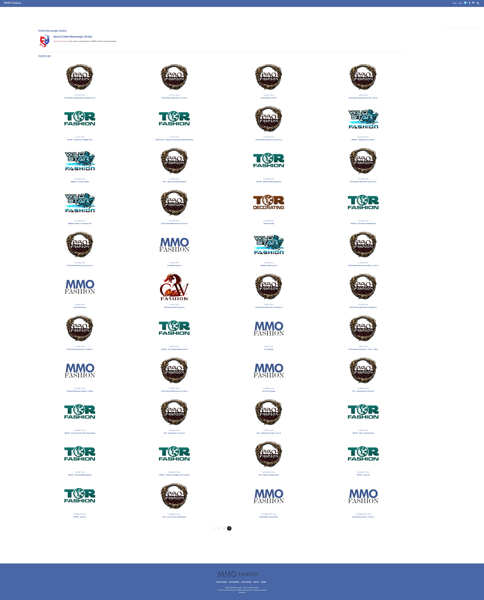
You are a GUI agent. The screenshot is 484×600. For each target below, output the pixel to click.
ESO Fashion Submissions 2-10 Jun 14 (80, 265)
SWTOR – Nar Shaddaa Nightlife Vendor (174, 349)
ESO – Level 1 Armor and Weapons (174, 517)
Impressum (242, 592)
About (256, 582)
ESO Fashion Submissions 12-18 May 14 (363, 307)
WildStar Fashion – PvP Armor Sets (80, 223)
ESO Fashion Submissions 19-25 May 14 (268, 307)
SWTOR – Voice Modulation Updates (80, 475)
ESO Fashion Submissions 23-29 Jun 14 (269, 140)
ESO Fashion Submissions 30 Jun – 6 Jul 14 (363, 98)
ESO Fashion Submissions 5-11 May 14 (80, 349)
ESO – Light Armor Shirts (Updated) (174, 182)
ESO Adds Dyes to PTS (268, 98)
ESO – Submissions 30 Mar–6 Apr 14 (269, 433)
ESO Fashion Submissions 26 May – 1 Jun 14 (363, 265)
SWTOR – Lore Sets (363, 475)
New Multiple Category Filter (269, 517)
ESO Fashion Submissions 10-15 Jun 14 (174, 223)
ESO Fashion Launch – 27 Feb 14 (363, 517)
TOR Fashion (246, 582)
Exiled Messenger (60, 41)
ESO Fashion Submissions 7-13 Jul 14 (174, 98)
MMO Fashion (254, 587)
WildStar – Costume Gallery (80, 182)
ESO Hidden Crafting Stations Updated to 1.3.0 (80, 98)
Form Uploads (268, 349)
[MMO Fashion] (242, 576)
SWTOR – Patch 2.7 (79, 517)
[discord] (473, 3)
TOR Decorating (268, 223)
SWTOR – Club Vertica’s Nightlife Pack (79, 140)
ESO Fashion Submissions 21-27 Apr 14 (174, 391)
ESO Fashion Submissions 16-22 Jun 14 (363, 182)
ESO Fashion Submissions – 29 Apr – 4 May (363, 349)
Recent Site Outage (268, 391)
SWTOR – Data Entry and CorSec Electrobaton (79, 433)
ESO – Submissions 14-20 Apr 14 (363, 391)
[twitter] (465, 3)
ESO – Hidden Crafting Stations (269, 475)
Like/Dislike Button (80, 307)
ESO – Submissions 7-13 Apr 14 (174, 433)
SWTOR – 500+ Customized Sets (363, 433)
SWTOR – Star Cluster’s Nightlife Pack (363, 223)
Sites (460, 3)
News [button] (455, 3)
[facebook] (469, 3)
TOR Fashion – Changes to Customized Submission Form (174, 140)
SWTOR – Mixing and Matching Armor (268, 182)
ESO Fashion (234, 582)
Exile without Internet (174, 265)
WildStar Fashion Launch (269, 265)
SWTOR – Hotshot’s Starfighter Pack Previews (174, 475)
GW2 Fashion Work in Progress (174, 307)
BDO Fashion (221, 582)
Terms (263, 582)
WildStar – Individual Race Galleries (363, 140)
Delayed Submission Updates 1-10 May (80, 391)
